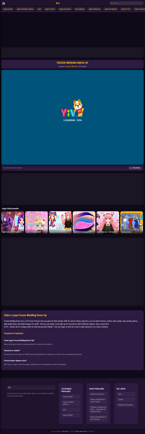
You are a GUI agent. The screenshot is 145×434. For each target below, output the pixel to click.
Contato (120, 399)
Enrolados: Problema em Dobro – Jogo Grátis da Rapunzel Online (98, 409)
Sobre (120, 394)
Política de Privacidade (125, 405)
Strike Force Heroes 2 (97, 394)
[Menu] (3, 3)
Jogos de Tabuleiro (111, 9)
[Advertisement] (72, 29)
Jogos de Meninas (94, 9)
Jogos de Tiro (125, 9)
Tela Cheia (136, 168)
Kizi (58, 3)
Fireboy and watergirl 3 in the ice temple (98, 418)
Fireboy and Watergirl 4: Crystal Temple (97, 401)
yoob (39, 9)
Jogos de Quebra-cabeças (25, 9)
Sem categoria (79, 9)
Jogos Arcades (50, 9)
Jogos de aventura (65, 9)
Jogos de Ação (7, 9)
